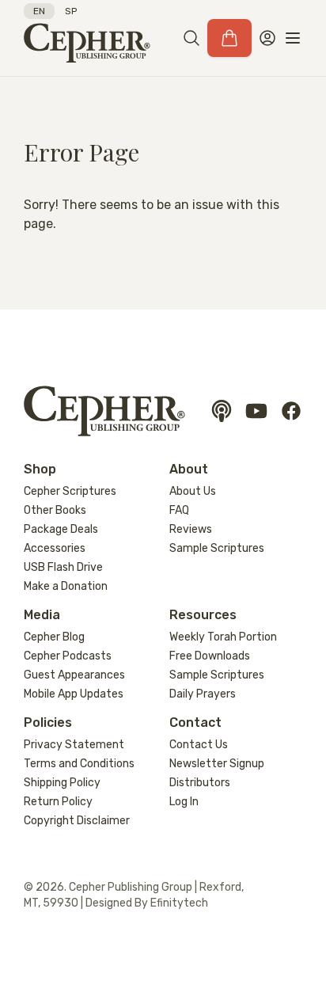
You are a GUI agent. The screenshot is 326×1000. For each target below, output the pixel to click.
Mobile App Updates (73, 694)
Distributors (199, 782)
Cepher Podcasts (68, 656)
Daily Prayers (202, 694)
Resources (203, 614)
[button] (191, 38)
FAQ (179, 510)
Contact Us (198, 744)
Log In (184, 801)
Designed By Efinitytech (146, 903)
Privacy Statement (74, 744)
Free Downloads (209, 656)
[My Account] (267, 38)
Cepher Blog (54, 637)
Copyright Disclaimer (77, 820)
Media (42, 614)
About (188, 469)
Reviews (190, 529)
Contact (195, 722)
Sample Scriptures (216, 548)
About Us (192, 491)
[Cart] (229, 38)
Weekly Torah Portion (223, 637)
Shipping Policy (62, 782)
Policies (48, 722)
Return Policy (58, 801)
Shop (40, 469)
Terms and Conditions (79, 763)
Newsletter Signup (216, 763)
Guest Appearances (74, 675)
